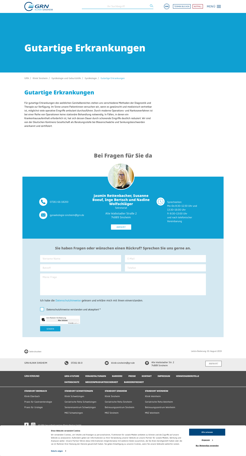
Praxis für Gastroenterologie (38, 401)
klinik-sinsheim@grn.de (123, 362)
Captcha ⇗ (73, 323)
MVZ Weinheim (152, 412)
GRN (26, 78)
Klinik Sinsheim (40, 78)
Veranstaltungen (95, 376)
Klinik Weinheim (153, 396)
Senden (50, 329)
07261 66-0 (76, 362)
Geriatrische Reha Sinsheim (118, 401)
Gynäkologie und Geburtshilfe (66, 78)
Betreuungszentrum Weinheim (160, 407)
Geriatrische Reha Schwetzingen (80, 401)
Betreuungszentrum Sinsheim (119, 407)
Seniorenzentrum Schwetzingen (80, 407)
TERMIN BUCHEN (181, 6)
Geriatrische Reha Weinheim (159, 401)
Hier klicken (63, 320)
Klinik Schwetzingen (74, 396)
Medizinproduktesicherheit (101, 382)
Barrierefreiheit (134, 382)
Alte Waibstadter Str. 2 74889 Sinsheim (162, 364)
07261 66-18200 (59, 201)
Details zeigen (57, 451)
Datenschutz (71, 382)
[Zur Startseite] (38, 6)
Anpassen (206, 440)
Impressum (164, 376)
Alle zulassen (207, 432)
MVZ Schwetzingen (74, 412)
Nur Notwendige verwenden (207, 445)
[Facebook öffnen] (26, 425)
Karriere (117, 376)
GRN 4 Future (71, 376)
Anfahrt (121, 227)
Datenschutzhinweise (68, 300)
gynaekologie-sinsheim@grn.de (67, 215)
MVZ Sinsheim (112, 412)
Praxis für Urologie (33, 407)
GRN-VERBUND (31, 376)
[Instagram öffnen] (33, 425)
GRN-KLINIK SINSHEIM (35, 362)
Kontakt (147, 376)
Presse (132, 376)
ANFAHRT (213, 363)
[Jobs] (167, 6)
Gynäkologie (91, 78)
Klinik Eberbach (32, 396)
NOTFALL (198, 6)
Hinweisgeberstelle (187, 376)
